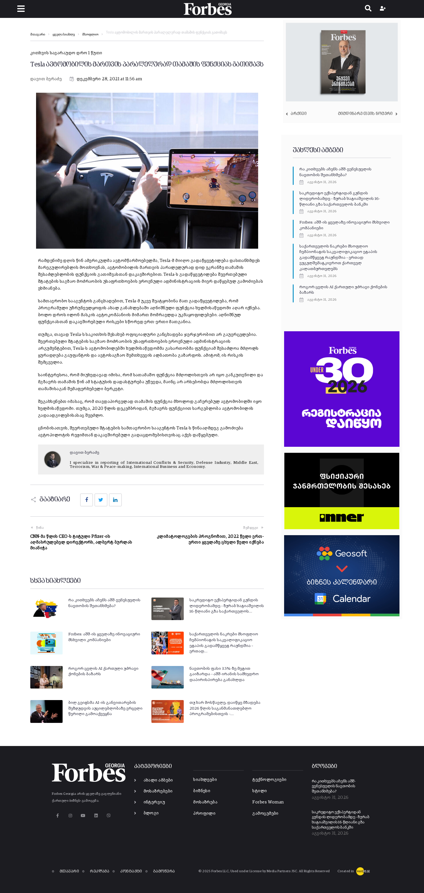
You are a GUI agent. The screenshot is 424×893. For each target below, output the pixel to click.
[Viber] (109, 815)
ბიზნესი (201, 791)
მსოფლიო (90, 34)
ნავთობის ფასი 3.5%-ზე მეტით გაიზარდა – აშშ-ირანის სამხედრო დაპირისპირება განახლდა (224, 674)
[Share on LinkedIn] (115, 500)
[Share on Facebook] (86, 500)
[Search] (368, 9)
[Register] (383, 9)
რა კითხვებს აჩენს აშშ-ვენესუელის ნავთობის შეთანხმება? (334, 786)
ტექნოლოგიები (269, 779)
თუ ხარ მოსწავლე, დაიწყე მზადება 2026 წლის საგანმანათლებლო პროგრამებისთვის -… (225, 708)
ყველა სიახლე (63, 34)
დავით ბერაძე (46, 79)
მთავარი (37, 34)
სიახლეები (205, 779)
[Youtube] (83, 815)
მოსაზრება (205, 802)
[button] (21, 9)
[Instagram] (70, 815)
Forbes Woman (268, 802)
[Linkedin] (96, 815)
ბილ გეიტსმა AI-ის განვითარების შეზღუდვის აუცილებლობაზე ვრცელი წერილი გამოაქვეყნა (105, 708)
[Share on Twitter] (101, 500)
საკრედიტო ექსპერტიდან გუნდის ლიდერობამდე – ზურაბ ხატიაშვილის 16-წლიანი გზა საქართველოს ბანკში (339, 198)
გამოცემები (265, 813)
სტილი (259, 791)
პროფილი (204, 813)
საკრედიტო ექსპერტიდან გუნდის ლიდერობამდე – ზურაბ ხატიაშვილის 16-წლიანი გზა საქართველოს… (227, 605)
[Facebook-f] (57, 815)
